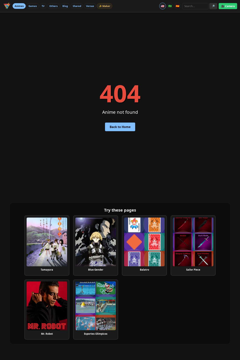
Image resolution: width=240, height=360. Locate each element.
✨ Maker (104, 6)
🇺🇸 (162, 6)
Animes (19, 6)
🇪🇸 (177, 6)
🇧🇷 (170, 6)
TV (43, 6)
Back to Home (120, 127)
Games (32, 6)
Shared (77, 6)
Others (53, 6)
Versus (90, 6)
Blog (65, 6)
